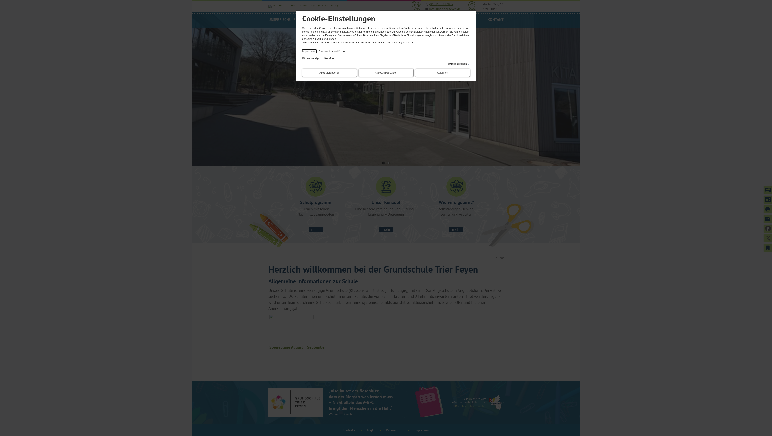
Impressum (309, 51)
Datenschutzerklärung (332, 51)
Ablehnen (442, 72)
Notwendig (312, 58)
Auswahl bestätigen (386, 72)
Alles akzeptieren (329, 72)
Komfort (329, 58)
